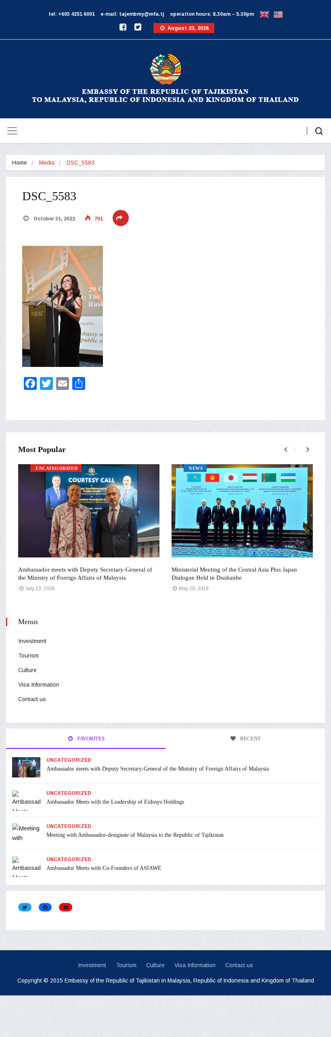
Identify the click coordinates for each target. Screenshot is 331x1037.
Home (19, 162)
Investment (32, 641)
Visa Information (38, 684)
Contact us (32, 699)
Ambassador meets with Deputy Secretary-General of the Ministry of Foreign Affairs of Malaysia (157, 769)
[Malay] (278, 14)
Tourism (28, 655)
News (196, 468)
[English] (264, 14)
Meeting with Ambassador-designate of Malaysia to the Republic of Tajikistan (135, 835)
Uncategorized (57, 468)
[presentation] (284, 449)
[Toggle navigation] (12, 131)
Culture (27, 670)
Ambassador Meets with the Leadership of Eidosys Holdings (115, 802)
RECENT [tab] (250, 738)
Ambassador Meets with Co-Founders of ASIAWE (103, 868)
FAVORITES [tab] (90, 738)
